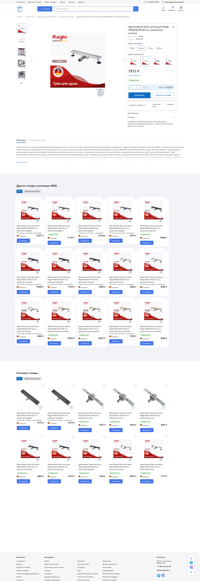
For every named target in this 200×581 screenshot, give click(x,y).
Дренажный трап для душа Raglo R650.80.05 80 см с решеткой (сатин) (120, 279)
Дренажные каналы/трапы (46, 17)
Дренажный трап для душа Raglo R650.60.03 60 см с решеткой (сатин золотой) (120, 328)
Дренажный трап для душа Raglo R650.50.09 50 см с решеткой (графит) (120, 228)
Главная (19, 17)
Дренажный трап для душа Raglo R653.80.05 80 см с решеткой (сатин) (89, 415)
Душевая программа (51, 577)
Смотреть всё (21, 162)
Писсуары (81, 567)
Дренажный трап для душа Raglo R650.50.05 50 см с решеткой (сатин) (28, 328)
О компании (20, 2)
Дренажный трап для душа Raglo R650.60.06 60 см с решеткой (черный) (59, 279)
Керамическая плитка (85, 577)
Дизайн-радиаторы (110, 564)
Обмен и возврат (51, 2)
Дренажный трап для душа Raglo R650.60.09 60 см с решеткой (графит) (89, 228)
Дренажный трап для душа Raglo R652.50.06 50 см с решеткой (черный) (89, 466)
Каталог (46, 9)
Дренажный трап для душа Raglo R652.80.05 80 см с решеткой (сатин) (120, 466)
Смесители (48, 574)
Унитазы (47, 571)
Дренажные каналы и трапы (88, 574)
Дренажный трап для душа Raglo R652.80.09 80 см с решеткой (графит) (28, 415)
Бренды (81, 2)
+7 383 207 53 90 (164, 566)
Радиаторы (107, 561)
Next (124, 60)
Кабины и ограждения (52, 580)
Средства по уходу (109, 580)
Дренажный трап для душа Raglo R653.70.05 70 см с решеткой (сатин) (120, 415)
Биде (79, 571)
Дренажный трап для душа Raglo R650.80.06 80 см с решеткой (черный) (151, 228)
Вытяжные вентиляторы (111, 574)
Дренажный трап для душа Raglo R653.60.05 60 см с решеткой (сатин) (151, 415)
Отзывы (62, 2)
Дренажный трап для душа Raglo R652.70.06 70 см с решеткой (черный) (28, 466)
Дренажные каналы (66, 17)
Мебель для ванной (51, 564)
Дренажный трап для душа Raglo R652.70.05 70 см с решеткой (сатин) (151, 466)
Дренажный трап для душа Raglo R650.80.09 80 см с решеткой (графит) (28, 228)
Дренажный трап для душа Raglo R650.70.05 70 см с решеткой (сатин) (151, 279)
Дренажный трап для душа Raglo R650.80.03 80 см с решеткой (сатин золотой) (59, 328)
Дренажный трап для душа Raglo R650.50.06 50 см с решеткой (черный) (89, 279)
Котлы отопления (83, 580)
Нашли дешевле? (134, 75)
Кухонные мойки (83, 564)
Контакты (71, 2)
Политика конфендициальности (27, 574)
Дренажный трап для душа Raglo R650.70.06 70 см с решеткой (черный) (28, 279)
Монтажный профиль (110, 577)
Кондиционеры (108, 571)
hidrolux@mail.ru (163, 570)
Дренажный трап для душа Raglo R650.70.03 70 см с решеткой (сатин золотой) (89, 328)
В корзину (139, 95)
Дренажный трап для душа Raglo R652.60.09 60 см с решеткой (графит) (59, 415)
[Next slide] (21, 82)
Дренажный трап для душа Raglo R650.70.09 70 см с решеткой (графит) (59, 228)
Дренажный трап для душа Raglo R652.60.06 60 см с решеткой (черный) (59, 466)
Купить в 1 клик (163, 95)
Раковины (81, 561)
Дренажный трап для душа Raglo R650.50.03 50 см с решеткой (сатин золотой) (151, 328)
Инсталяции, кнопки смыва (54, 567)
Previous (31, 60)
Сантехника (29, 17)
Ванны (46, 561)
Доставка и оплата (35, 2)
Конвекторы (107, 567)
